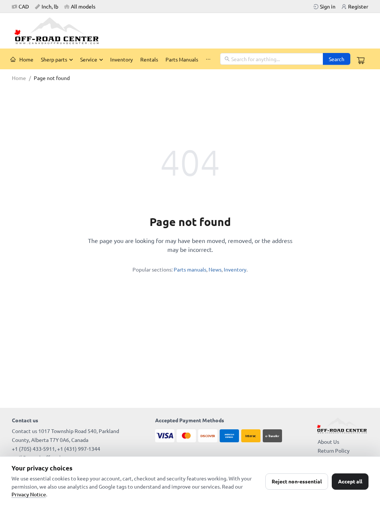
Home (26, 59)
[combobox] (272, 59)
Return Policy (334, 450)
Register (358, 6)
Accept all (350, 481)
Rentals (149, 59)
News (215, 269)
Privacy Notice (29, 494)
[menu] (113, 58)
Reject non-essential (297, 481)
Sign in (327, 6)
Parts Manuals (182, 59)
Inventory (121, 59)
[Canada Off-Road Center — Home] (59, 31)
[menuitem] (22, 59)
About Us (328, 441)
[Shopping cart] (360, 60)
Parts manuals (190, 269)
